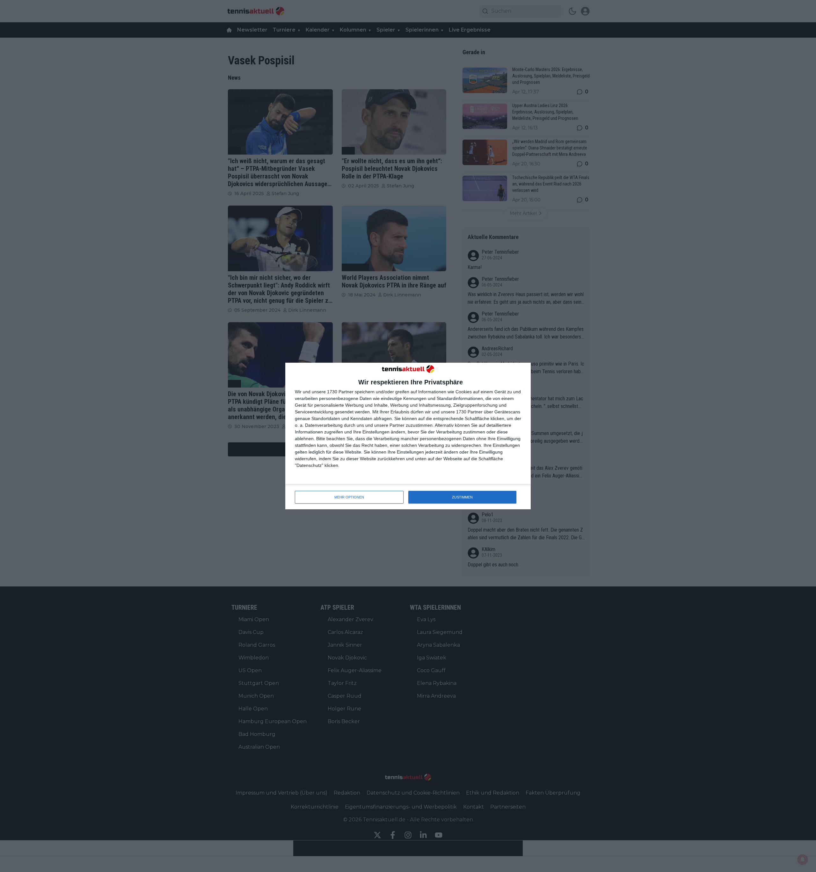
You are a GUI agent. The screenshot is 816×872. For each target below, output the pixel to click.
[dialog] (408, 436)
